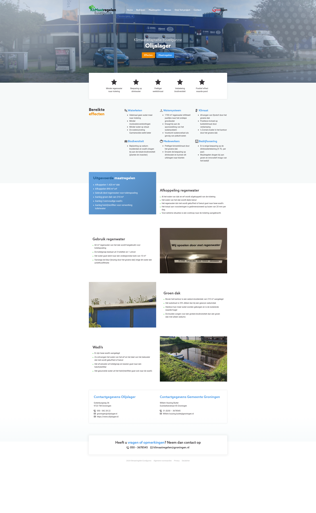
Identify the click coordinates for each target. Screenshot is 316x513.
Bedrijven (140, 10)
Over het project (182, 10)
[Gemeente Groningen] (219, 10)
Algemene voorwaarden (163, 460)
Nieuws (167, 10)
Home (130, 10)
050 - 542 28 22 (103, 410)
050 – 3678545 (138, 447)
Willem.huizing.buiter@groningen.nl (178, 413)
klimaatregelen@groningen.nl (171, 447)
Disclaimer (186, 460)
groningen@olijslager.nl (107, 413)
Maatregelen (155, 10)
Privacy (177, 460)
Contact (197, 10)
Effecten (148, 55)
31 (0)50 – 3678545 (171, 410)
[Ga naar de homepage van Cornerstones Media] (102, 9)
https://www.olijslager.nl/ (107, 416)
